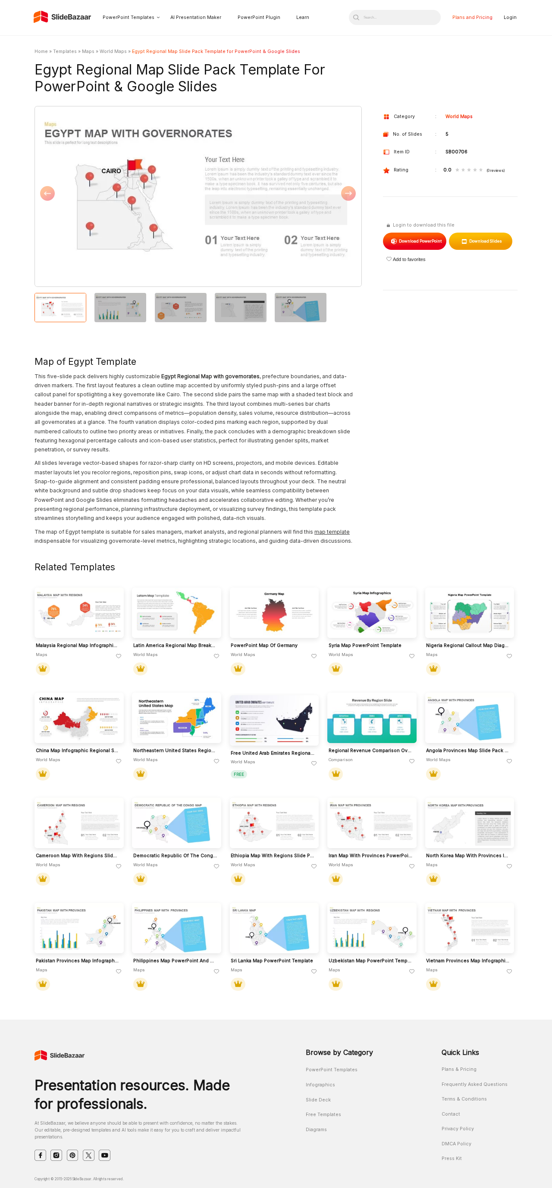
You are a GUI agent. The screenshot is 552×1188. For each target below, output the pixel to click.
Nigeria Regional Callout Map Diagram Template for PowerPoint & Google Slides (468, 645)
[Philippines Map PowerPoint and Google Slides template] (176, 928)
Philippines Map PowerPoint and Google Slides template (175, 961)
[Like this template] (118, 656)
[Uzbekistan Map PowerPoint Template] (372, 928)
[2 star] (463, 170)
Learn (302, 17)
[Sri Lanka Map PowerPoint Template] (274, 928)
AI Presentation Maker (195, 17)
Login (510, 17)
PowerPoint (420, 241)
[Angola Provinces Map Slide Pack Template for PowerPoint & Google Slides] (469, 718)
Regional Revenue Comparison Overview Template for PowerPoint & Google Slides (371, 750)
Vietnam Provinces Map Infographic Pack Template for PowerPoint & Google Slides (468, 961)
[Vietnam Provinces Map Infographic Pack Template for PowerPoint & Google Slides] (469, 928)
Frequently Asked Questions (475, 1084)
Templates (65, 51)
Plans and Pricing (472, 17)
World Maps (113, 51)
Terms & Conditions (464, 1099)
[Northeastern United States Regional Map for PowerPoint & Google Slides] (176, 718)
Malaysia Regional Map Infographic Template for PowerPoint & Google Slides (78, 645)
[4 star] (475, 170)
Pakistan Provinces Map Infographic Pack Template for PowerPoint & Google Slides (78, 961)
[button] (116, 197)
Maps (88, 51)
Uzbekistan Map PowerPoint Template (371, 961)
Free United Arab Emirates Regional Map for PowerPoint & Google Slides (273, 753)
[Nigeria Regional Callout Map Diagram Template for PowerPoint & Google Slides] (469, 613)
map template (332, 532)
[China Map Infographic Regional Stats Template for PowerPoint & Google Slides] (79, 718)
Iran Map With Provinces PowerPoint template (371, 855)
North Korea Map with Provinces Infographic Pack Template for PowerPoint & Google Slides (468, 855)
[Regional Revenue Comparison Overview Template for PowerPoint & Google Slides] (372, 718)
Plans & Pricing (459, 1069)
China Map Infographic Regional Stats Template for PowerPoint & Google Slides (78, 750)
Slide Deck (318, 1100)
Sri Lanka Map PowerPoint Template (272, 961)
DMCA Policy (456, 1144)
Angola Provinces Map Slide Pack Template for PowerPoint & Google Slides (468, 750)
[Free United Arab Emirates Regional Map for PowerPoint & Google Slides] (274, 720)
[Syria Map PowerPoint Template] (372, 613)
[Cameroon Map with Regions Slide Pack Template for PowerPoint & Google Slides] (79, 823)
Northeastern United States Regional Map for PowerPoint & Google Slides (175, 750)
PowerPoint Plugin (259, 17)
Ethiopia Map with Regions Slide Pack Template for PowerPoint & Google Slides (273, 855)
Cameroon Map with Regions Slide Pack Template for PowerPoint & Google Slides (78, 855)
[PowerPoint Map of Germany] (274, 613)
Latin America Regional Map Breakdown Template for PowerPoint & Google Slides (175, 645)
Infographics (320, 1085)
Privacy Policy (458, 1129)
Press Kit (452, 1158)
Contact (451, 1114)
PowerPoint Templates (128, 17)
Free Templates (323, 1114)
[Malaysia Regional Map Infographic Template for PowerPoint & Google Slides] (79, 613)
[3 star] (469, 170)
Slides (485, 241)
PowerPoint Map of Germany (264, 645)
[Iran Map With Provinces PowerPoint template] (372, 823)
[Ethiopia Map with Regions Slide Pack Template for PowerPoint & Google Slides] (274, 823)
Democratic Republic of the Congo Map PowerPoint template (175, 855)
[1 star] (457, 170)
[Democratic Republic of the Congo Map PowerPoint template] (176, 823)
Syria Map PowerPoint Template (365, 645)
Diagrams (316, 1129)
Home (41, 51)
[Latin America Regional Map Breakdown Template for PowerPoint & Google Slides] (176, 613)
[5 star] (481, 170)
